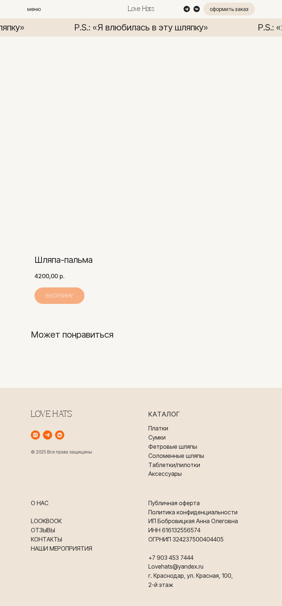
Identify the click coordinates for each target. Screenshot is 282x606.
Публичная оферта (174, 503)
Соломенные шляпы (176, 455)
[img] (187, 9)
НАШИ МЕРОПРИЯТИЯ (61, 548)
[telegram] (47, 435)
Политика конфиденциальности (193, 512)
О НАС (39, 503)
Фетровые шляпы (172, 446)
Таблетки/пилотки (174, 465)
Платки (158, 428)
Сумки (157, 437)
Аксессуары (165, 473)
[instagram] (35, 435)
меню (34, 9)
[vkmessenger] (59, 435)
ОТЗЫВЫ (43, 530)
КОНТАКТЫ (46, 539)
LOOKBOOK (46, 521)
